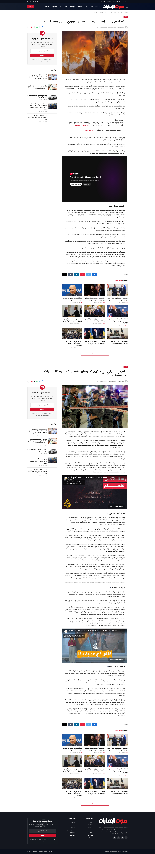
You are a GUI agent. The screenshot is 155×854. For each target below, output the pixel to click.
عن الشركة (72, 833)
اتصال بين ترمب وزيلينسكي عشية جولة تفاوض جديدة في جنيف (95, 342)
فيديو (74, 825)
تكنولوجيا (73, 6)
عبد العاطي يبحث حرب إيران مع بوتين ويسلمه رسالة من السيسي (72, 320)
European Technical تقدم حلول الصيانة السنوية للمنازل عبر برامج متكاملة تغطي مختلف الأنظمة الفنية (38, 106)
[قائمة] (126, 7)
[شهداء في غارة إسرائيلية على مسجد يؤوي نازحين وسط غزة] (95, 52)
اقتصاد (80, 6)
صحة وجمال (90, 835)
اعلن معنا (109, 2)
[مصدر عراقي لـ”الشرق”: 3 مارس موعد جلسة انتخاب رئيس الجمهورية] (72, 333)
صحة (61, 6)
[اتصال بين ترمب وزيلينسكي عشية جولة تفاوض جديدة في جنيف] (94, 333)
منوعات (47, 6)
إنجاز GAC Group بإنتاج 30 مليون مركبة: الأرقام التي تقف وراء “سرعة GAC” (37, 117)
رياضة (66, 6)
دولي (85, 6)
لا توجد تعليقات (103, 27)
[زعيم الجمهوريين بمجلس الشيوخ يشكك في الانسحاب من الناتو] (94, 311)
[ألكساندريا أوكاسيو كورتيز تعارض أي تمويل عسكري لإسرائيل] (94, 290)
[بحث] (28, 1)
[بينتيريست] (32, 27)
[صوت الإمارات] (113, 6)
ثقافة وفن (54, 6)
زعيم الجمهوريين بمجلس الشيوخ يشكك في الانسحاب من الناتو (95, 320)
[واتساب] (37, 27)
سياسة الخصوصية (117, 2)
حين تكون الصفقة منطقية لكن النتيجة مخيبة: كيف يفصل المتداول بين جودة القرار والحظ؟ (37, 86)
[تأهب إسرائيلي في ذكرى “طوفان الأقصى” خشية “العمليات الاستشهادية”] (95, 406)
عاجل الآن (73, 827)
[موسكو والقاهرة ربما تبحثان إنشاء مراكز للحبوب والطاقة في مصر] (117, 290)
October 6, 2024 (90, 130)
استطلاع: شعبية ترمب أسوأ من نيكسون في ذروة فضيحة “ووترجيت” (118, 321)
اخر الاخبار (73, 822)
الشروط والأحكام (71, 830)
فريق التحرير (119, 27)
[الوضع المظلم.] (30, 1)
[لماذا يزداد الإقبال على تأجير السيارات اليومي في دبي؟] (52, 97)
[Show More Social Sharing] (28, 27)
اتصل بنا (103, 2)
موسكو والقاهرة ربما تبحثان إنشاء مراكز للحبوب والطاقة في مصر (117, 299)
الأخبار (91, 6)
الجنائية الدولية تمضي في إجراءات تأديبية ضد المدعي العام (72, 299)
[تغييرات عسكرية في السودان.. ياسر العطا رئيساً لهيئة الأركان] (117, 333)
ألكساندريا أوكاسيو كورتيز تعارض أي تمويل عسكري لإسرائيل (95, 299)
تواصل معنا (72, 835)
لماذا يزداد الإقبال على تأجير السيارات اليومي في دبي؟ (37, 96)
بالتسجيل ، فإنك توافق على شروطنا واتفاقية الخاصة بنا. (42, 60)
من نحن (125, 2)
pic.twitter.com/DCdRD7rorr (83, 125)
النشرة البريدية (72, 838)
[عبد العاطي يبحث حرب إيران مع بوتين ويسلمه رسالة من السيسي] (72, 311)
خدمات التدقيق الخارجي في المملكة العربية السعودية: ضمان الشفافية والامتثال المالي (38, 76)
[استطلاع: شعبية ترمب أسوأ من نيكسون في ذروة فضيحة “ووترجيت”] (117, 311)
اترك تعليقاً (94, 354)
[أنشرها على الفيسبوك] (42, 27)
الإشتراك (31, 7)
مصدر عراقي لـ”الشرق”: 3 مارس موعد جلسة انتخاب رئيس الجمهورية (73, 343)
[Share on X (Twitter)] (39, 27)
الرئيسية (97, 6)
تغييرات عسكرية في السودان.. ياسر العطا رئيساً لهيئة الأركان (118, 342)
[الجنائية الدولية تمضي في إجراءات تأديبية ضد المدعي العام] (72, 290)
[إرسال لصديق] (34, 27)
